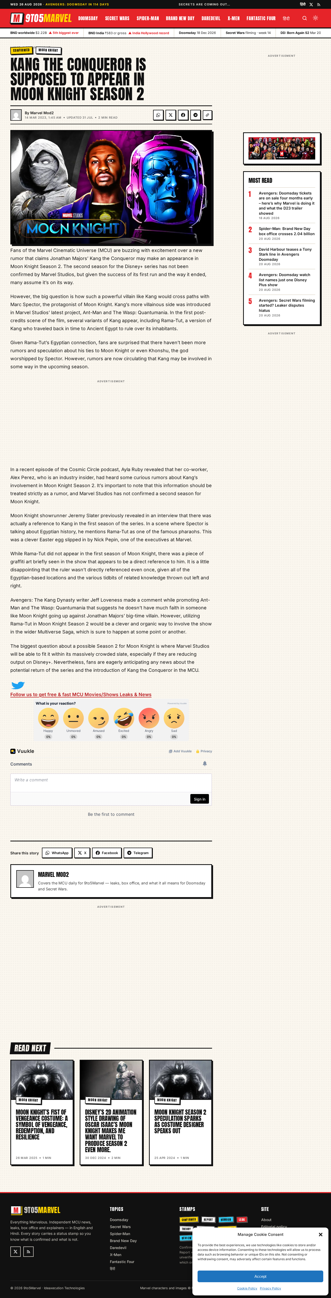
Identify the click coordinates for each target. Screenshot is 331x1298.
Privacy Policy (270, 1288)
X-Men (233, 18)
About (266, 1219)
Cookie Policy (247, 1288)
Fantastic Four (261, 18)
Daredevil (211, 18)
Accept (260, 1276)
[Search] (304, 18)
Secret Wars (117, 18)
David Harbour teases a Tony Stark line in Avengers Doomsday (285, 254)
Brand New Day (180, 18)
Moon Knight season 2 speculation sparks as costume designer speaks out (180, 1121)
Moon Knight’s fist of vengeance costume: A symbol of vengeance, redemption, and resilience (42, 1125)
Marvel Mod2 (42, 113)
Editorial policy (274, 1226)
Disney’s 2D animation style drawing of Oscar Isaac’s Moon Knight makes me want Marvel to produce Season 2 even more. (110, 1131)
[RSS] (319, 4)
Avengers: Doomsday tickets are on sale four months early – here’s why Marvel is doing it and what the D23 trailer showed (286, 203)
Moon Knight (48, 50)
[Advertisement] (111, 420)
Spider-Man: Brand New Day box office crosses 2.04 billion (287, 231)
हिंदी (303, 4)
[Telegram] (195, 115)
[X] (171, 115)
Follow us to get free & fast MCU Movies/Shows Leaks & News (81, 694)
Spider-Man (148, 18)
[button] (320, 1234)
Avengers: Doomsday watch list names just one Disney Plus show (284, 279)
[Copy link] (207, 115)
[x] (311, 4)
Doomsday (88, 18)
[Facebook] (183, 115)
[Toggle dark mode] (315, 18)
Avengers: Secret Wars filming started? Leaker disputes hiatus (287, 305)
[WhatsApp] (158, 115)
